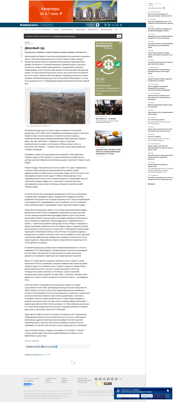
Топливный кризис (80, 29)
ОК (119, 36)
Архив (47, 380)
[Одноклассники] (108, 379)
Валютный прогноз (93, 29)
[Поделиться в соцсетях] (21, 61)
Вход (113, 25)
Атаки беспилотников (67, 29)
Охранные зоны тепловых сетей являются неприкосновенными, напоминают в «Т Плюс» (108, 151)
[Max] (116, 379)
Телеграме (50, 347)
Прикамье (27, 42)
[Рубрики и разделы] (120, 25)
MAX (39, 347)
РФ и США (56, 29)
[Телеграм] (96, 379)
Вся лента (151, 184)
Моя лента (158, 4)
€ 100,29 (32, 29)
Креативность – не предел (106, 118)
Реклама (64, 378)
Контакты (49, 382)
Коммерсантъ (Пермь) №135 (33, 354)
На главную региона (46, 25)
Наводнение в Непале (107, 29)
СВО (116, 29)
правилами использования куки (64, 36)
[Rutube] (112, 379)
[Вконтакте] (100, 379)
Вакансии (64, 380)
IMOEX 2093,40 (46, 29)
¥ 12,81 (38, 29)
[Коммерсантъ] (29, 25)
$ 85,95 (27, 29)
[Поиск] (117, 25)
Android (64, 382)
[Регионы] (105, 25)
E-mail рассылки (82, 382)
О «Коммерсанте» (51, 378)
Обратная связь (82, 378)
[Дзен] (104, 379)
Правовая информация (84, 380)
